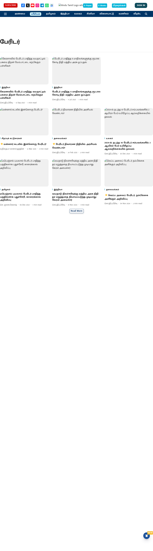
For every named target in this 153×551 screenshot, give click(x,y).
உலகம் (78, 13)
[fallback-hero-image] (24, 70)
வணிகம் (124, 13)
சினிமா (91, 13)
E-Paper (88, 5)
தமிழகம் (51, 13)
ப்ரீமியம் (35, 14)
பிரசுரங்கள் (119, 5)
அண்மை (20, 13)
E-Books (102, 5)
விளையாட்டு (107, 13)
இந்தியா (64, 13)
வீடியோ (137, 13)
